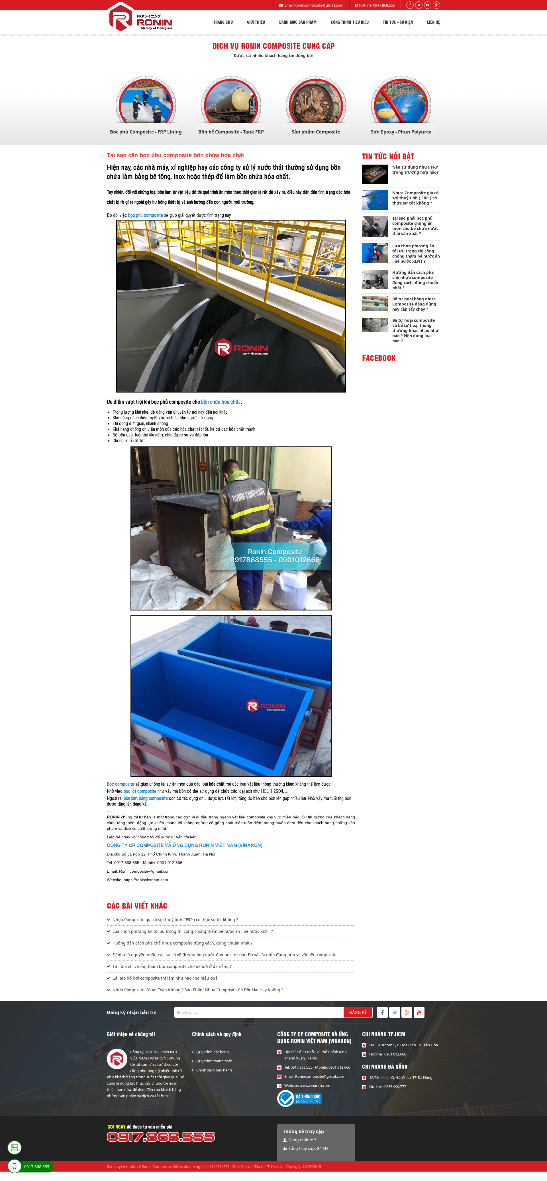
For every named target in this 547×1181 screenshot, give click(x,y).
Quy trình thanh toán (214, 1060)
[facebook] (410, 5)
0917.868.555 (384, 5)
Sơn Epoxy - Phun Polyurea (401, 132)
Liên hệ (433, 22)
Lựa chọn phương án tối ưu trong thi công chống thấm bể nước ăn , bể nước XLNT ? (193, 931)
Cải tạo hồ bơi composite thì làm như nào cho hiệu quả (165, 978)
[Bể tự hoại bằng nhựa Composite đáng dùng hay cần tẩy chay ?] (375, 303)
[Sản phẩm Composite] (316, 106)
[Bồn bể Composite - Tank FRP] (231, 106)
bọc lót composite (140, 791)
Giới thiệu (256, 22)
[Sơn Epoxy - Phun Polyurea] (401, 106)
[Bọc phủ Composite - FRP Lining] (146, 106)
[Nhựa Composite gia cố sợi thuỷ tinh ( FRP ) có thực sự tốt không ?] (375, 200)
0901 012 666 (339, 1067)
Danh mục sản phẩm (298, 22)
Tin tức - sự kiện (398, 22)
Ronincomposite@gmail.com (318, 5)
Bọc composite (120, 784)
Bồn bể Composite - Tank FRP (231, 132)
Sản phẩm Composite (316, 132)
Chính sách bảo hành (214, 1070)
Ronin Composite (156, 1166)
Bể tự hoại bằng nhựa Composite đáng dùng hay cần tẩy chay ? (414, 304)
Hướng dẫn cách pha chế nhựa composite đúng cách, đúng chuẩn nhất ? (182, 943)
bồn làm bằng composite (146, 798)
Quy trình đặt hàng (212, 1051)
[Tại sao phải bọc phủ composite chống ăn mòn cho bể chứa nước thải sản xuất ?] (375, 226)
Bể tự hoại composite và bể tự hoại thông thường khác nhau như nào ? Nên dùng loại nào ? (415, 330)
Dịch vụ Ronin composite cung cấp (274, 46)
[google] (436, 5)
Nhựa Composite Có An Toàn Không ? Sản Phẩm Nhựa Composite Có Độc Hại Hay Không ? (198, 989)
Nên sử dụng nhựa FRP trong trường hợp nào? (415, 169)
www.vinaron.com (315, 1085)
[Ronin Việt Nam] (139, 18)
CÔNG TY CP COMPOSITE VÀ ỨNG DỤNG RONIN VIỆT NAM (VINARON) (184, 845)
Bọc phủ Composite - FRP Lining (146, 132)
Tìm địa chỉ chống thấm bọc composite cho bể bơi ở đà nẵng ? (172, 966)
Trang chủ (223, 22)
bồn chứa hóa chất (220, 402)
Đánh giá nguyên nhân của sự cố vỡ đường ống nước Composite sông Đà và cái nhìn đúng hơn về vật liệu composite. (225, 954)
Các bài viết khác (137, 905)
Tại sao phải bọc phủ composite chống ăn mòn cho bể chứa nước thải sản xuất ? (415, 225)
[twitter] (419, 5)
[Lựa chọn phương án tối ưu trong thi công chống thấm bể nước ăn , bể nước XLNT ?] (375, 253)
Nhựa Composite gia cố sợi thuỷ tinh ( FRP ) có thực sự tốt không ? (175, 919)
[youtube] (427, 5)
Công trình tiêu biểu (350, 22)
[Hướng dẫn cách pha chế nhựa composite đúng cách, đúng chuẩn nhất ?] (375, 280)
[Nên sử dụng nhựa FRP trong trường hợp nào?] (375, 174)
